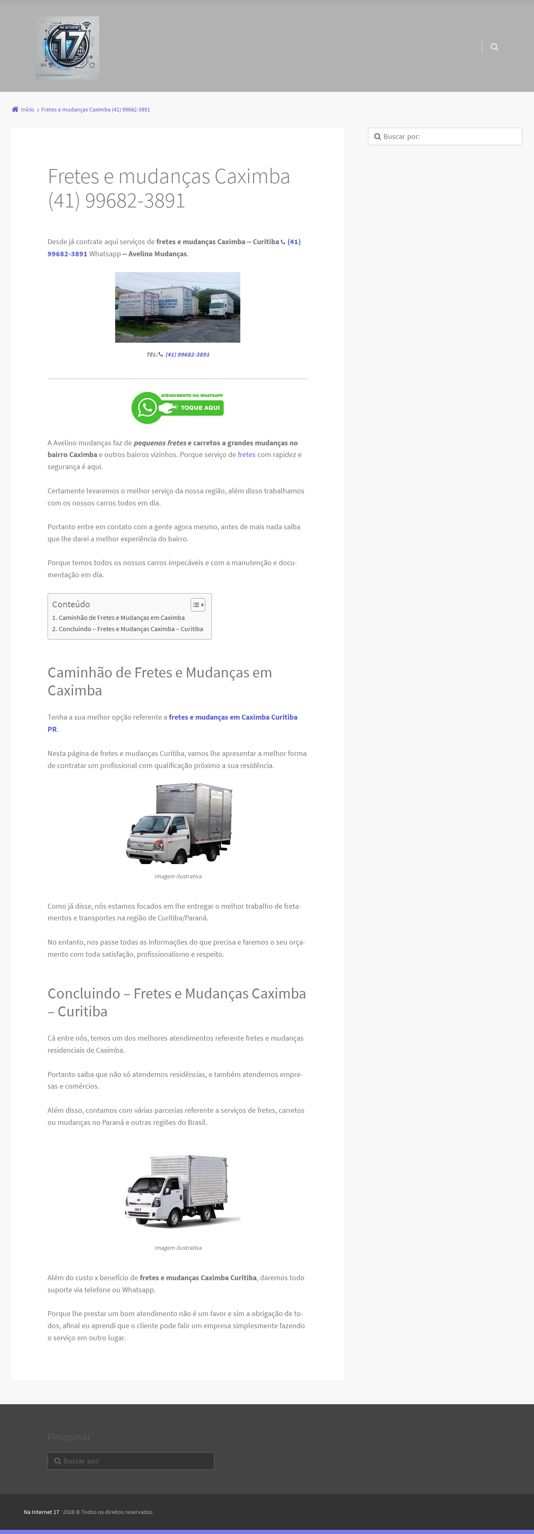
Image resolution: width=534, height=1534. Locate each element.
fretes (247, 454)
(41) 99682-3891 (187, 354)
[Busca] (486, 38)
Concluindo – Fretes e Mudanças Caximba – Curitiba (131, 628)
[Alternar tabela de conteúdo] (193, 605)
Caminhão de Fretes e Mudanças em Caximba (121, 617)
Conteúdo (71, 604)
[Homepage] (67, 48)
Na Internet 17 (41, 1512)
